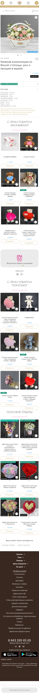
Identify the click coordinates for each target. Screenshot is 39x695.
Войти (36, 11)
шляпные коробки (8, 545)
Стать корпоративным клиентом (19, 600)
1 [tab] (18, 55)
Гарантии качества (19, 590)
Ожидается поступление (19, 690)
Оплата (19, 577)
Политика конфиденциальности (19, 613)
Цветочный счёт (19, 594)
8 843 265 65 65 (19, 640)
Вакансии (19, 625)
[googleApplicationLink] (29, 654)
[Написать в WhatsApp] (19, 646)
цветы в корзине (24, 545)
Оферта (19, 610)
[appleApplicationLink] (10, 654)
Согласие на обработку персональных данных (19, 617)
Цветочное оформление (19, 631)
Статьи (19, 622)
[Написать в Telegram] (15, 646)
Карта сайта (6, 659)
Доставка (19, 581)
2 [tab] (21, 55)
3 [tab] (23, 266)
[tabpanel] (19, 34)
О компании (19, 574)
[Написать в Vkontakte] (23, 646)
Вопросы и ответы (19, 584)
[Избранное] (36, 17)
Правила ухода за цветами (19, 628)
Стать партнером (19, 597)
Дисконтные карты (19, 606)
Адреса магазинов (20, 603)
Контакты (19, 587)
